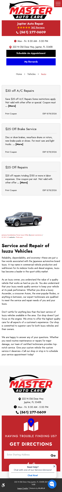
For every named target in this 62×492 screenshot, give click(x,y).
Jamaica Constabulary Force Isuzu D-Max (15, 235)
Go (52, 455)
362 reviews (38, 28)
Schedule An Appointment (31, 53)
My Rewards (31, 61)
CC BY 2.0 (5, 237)
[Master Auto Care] (31, 10)
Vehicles (31, 74)
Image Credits (22, 488)
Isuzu (43, 74)
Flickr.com (19, 237)
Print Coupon (11, 113)
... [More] (10, 106)
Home (19, 74)
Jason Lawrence (36, 235)
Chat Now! (33, 475)
